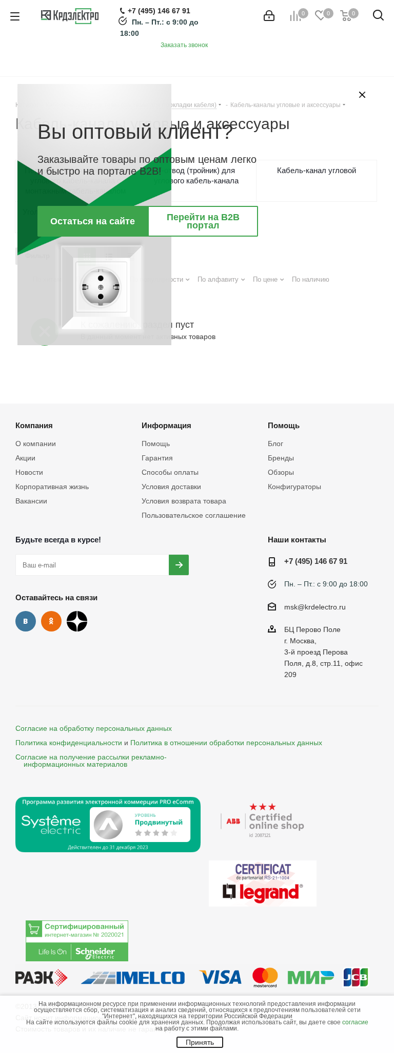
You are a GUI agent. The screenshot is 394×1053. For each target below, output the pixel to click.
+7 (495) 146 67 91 (315, 561)
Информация (166, 425)
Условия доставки (171, 486)
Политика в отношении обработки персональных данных (226, 743)
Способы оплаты (170, 472)
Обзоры (281, 472)
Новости (29, 472)
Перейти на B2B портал (203, 221)
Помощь (156, 443)
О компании (35, 443)
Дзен (77, 621)
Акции (25, 458)
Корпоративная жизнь (52, 486)
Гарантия (157, 458)
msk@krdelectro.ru (315, 607)
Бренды (281, 458)
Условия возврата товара (184, 501)
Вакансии (31, 501)
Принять (200, 1042)
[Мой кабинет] (269, 16)
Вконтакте (25, 621)
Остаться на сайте (92, 221)
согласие (355, 1022)
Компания (34, 425)
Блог (275, 443)
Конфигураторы (294, 486)
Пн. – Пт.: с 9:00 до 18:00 (326, 584)
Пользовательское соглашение (194, 515)
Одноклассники (51, 621)
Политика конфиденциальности (68, 743)
